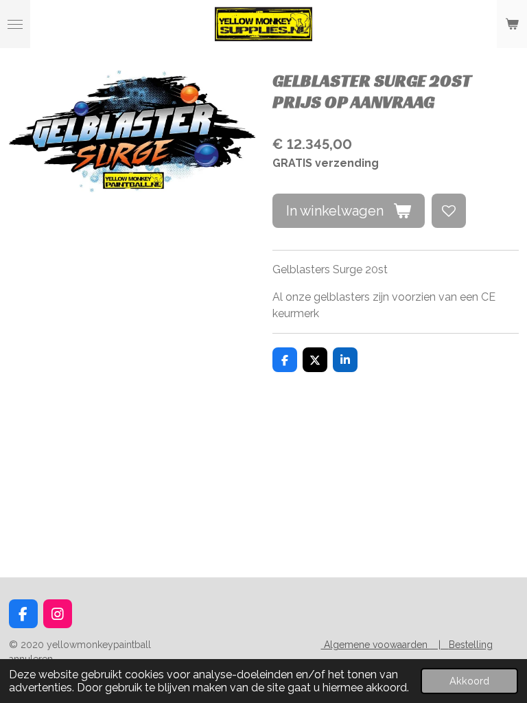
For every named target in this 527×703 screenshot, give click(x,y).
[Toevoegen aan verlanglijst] (449, 211)
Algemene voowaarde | (385, 644)
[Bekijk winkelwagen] (512, 24)
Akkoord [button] (469, 681)
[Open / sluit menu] (15, 24)
